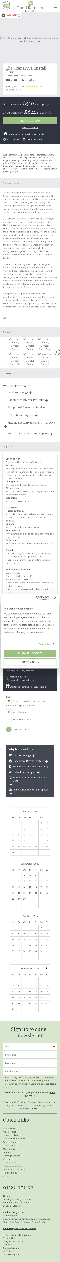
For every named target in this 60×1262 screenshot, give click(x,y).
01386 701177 (18, 1188)
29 (19, 899)
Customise (44, 644)
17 (30, 887)
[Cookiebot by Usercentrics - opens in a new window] (37, 598)
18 (36, 887)
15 (19, 887)
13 (36, 991)
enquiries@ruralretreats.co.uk (19, 1228)
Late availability (11, 1135)
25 (36, 893)
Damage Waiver (11, 1155)
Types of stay (10, 1142)
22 (19, 893)
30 (24, 899)
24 (30, 893)
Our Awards (9, 1148)
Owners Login (10, 1162)
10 (41, 933)
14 (41, 991)
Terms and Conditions (14, 1169)
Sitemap (7, 1152)
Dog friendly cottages (14, 1138)
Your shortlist (9, 1128)
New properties (11, 1131)
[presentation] (57, 352)
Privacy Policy (10, 1172)
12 (30, 991)
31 (13, 852)
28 (13, 899)
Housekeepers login (13, 1166)
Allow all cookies (30, 653)
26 (41, 893)
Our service (9, 1145)
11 (24, 991)
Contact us (8, 1176)
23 (24, 893)
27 (36, 1003)
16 (24, 887)
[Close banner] (55, 597)
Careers (7, 1159)
